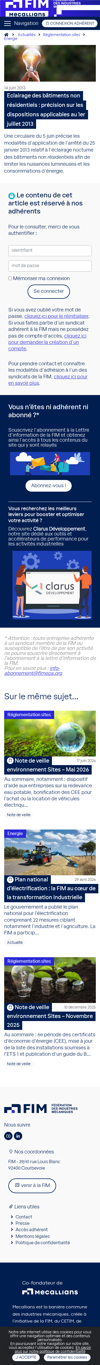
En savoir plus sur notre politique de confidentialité (53, 1350)
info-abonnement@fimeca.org (33, 671)
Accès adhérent (32, 1230)
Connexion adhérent (71, 24)
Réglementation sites (61, 35)
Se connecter (49, 291)
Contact (24, 1217)
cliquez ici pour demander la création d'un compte (47, 343)
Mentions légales (33, 1236)
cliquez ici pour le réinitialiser (56, 316)
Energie (11, 39)
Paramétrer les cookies (67, 1357)
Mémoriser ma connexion (41, 278)
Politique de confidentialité (43, 1243)
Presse (22, 1223)
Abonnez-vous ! (48, 485)
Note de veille (19, 815)
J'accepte (26, 1357)
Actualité (15, 943)
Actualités (27, 35)
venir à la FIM (35, 1185)
